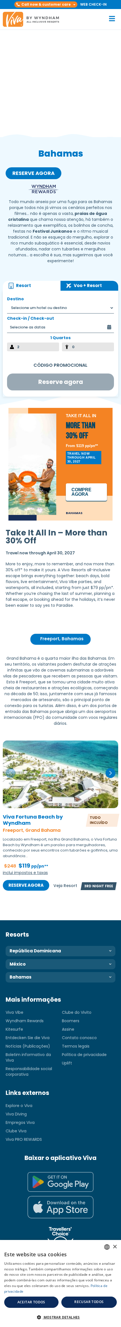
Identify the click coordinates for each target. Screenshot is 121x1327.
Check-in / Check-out (30, 318)
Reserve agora (26, 885)
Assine (68, 1029)
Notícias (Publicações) (28, 1046)
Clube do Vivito (76, 1012)
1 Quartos (60, 338)
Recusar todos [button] (89, 1301)
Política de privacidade (84, 1054)
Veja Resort (65, 885)
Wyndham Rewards (25, 1021)
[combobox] (107, 1247)
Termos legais (75, 1046)
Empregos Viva (20, 1122)
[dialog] (60, 1283)
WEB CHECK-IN (93, 4)
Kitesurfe (14, 1029)
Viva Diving (16, 1114)
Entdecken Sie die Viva (28, 1038)
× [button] (115, 1247)
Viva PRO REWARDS (24, 1139)
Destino (15, 299)
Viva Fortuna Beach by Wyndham (33, 820)
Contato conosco (79, 1038)
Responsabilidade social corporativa (29, 1071)
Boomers (70, 1021)
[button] (45, 4)
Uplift (67, 1063)
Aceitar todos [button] (31, 1302)
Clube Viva (16, 1131)
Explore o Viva (19, 1105)
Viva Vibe (14, 1012)
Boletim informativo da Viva (28, 1057)
